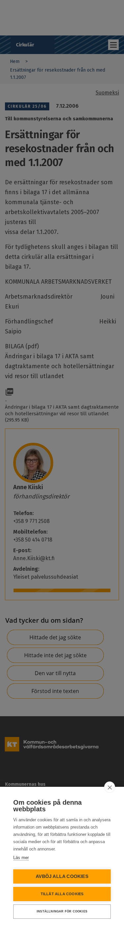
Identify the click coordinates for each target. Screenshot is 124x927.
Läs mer (21, 857)
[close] (109, 787)
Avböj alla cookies (62, 876)
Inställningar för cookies (62, 911)
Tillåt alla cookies (62, 894)
